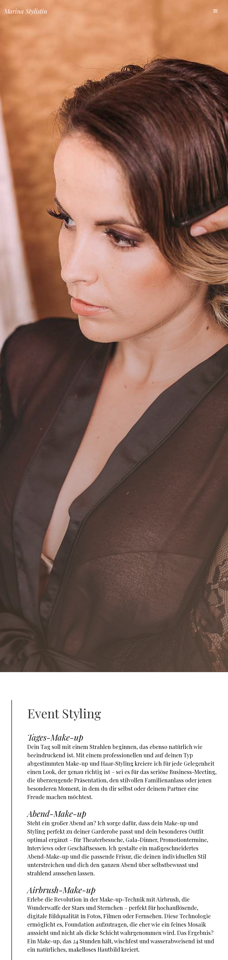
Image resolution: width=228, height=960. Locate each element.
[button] (215, 11)
